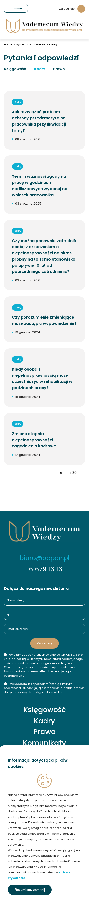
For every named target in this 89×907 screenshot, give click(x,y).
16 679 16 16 (44, 569)
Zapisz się (44, 643)
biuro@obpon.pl (44, 557)
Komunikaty (44, 743)
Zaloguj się (67, 9)
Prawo (59, 69)
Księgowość (15, 69)
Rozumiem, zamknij (30, 890)
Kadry (39, 69)
